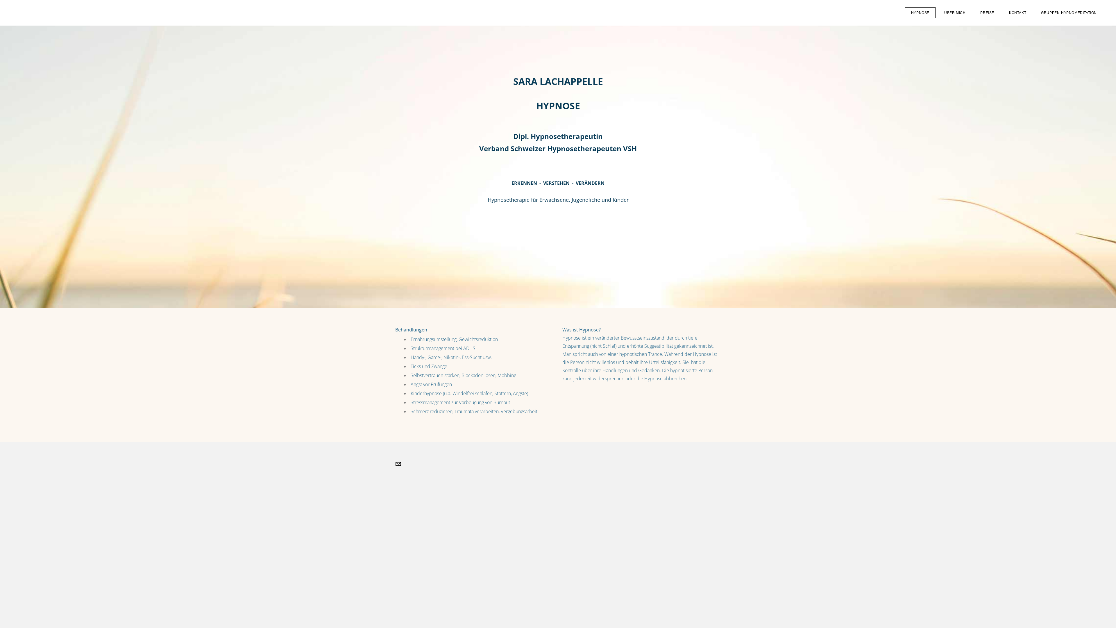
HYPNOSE (920, 13)
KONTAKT (1017, 13)
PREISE (987, 13)
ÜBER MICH (954, 13)
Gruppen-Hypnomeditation (1069, 13)
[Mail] (398, 464)
